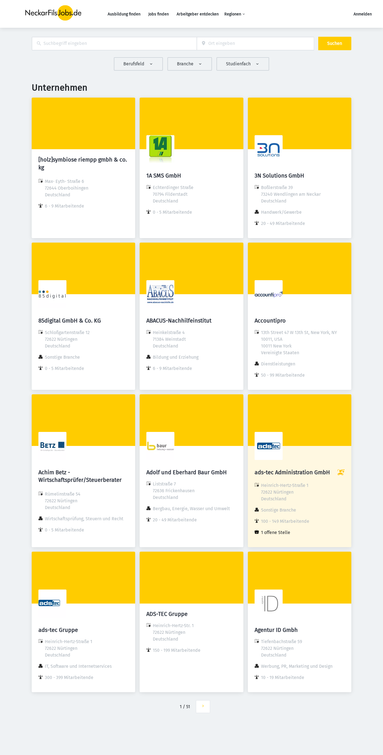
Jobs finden (158, 14)
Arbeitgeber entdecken (198, 14)
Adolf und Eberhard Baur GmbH (186, 472)
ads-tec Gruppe (58, 630)
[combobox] (114, 43)
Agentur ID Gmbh (276, 630)
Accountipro (270, 320)
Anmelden (363, 14)
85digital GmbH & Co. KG (69, 320)
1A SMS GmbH (163, 175)
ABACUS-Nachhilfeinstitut (178, 320)
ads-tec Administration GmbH (292, 472)
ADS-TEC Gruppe (167, 614)
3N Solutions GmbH (279, 175)
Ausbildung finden (124, 14)
